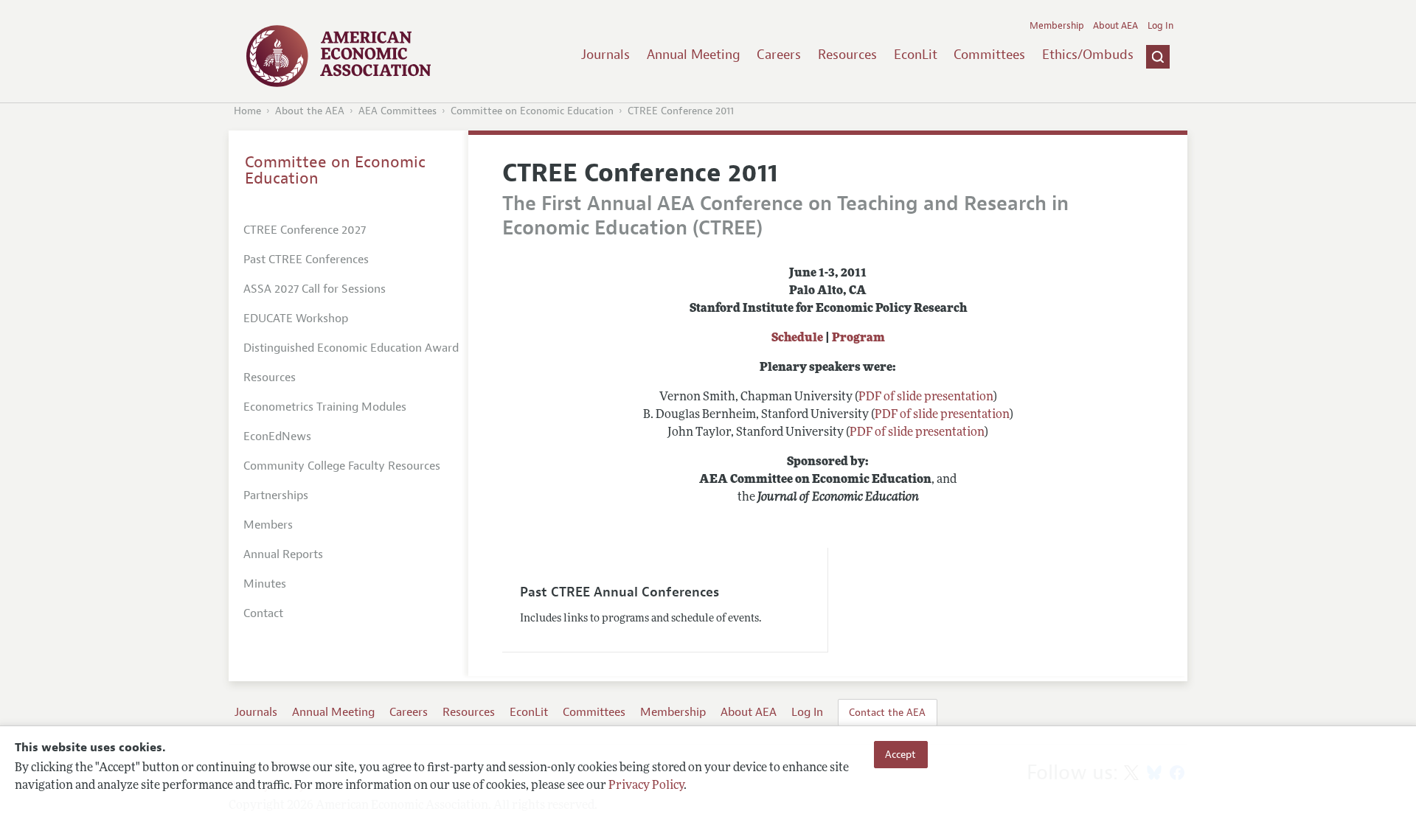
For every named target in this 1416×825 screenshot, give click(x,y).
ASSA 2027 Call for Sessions (314, 289)
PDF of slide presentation (925, 397)
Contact (263, 613)
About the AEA (309, 111)
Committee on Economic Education (532, 111)
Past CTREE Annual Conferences (619, 592)
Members (268, 525)
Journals (605, 54)
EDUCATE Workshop (295, 318)
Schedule (797, 338)
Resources (847, 54)
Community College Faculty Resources (341, 466)
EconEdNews (277, 436)
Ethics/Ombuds (1088, 54)
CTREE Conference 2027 (304, 230)
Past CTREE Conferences (306, 259)
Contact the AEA (887, 712)
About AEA (1115, 26)
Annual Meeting (693, 54)
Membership (1057, 26)
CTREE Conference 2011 (681, 111)
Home (247, 111)
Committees (989, 54)
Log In (1160, 26)
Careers (779, 54)
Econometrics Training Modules (324, 407)
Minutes (264, 584)
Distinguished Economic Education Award (351, 348)
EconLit (915, 54)
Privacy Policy (646, 786)
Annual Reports (283, 554)
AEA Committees (397, 111)
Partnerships (275, 495)
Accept (900, 754)
